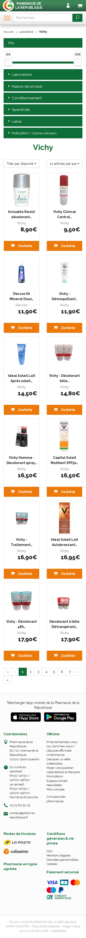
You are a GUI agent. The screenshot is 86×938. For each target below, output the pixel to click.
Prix (11, 43)
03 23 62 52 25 (20, 805)
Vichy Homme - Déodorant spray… (21, 460)
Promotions (55, 776)
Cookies (52, 864)
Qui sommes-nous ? (61, 746)
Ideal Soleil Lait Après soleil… (21, 378)
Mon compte (55, 789)
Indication (34, 133)
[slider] (8, 62)
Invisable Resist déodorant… (21, 214)
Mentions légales (58, 855)
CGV (50, 851)
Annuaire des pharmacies (56, 799)
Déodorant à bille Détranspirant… (64, 624)
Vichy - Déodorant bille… (64, 378)
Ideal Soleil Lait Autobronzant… (64, 542)
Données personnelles (62, 859)
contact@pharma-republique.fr (23, 815)
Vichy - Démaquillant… (64, 296)
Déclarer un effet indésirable (58, 761)
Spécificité (21, 110)
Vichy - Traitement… (21, 542)
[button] (21, 164)
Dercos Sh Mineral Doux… (22, 296)
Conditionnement (27, 98)
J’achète (24, 246)
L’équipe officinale (59, 750)
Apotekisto (59, 931)
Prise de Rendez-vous (62, 742)
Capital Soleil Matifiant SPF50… (64, 460)
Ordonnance (55, 755)
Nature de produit (27, 86)
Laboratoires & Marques (63, 772)
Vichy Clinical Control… (64, 214)
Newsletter (54, 785)
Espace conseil (57, 781)
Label (17, 121)
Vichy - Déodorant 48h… (21, 624)
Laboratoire (26, 31)
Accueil (8, 31)
